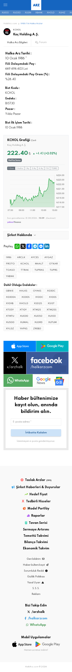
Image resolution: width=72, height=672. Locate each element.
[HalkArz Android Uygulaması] (52, 346)
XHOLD (51, 13)
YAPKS (23, 329)
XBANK (39, 13)
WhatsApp (37, 625)
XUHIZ (62, 13)
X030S (25, 297)
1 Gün (11, 168)
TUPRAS (39, 270)
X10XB (9, 303)
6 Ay (41, 168)
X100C (39, 297)
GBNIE (9, 291)
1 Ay (27, 168)
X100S (52, 297)
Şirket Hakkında (19, 235)
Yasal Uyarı (34, 582)
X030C (51, 291)
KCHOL (24, 264)
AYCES (35, 257)
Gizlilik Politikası (36, 576)
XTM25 (37, 310)
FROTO (10, 264)
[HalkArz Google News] (50, 380)
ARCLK (21, 257)
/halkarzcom (37, 618)
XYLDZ (10, 329)
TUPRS (53, 270)
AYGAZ (48, 257)
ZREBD (37, 329)
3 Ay (34, 168)
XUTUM (52, 322)
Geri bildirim (34, 559)
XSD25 (38, 303)
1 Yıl (47, 168)
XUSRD (38, 322)
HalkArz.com (10, 24)
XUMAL (24, 322)
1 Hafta (19, 168)
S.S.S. (36, 588)
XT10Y (23, 310)
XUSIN (28, 13)
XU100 (5, 13)
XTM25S (51, 310)
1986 (8, 257)
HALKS (23, 291)
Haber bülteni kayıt (34, 565)
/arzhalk (38, 612)
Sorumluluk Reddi (34, 571)
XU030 (17, 13)
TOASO (10, 270)
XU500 (10, 322)
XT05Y (10, 310)
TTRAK (25, 270)
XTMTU (10, 316)
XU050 (38, 316)
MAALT (39, 264)
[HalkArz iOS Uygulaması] (19, 346)
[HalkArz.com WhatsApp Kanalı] (18, 380)
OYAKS (37, 291)
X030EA (11, 297)
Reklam (36, 594)
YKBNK (10, 276)
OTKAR (53, 264)
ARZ (36, 5)
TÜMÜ (54, 168)
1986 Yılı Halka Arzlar (32, 24)
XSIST (51, 303)
